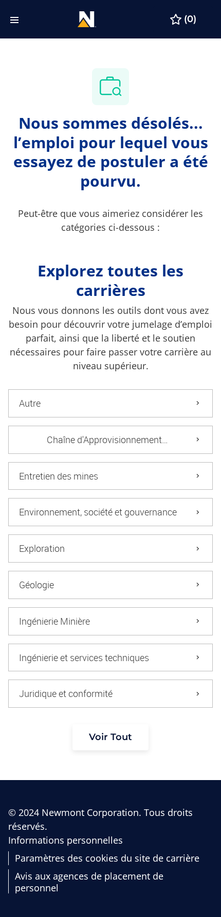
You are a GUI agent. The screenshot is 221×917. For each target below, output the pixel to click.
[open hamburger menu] (14, 19)
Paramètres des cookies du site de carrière (107, 858)
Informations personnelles (65, 840)
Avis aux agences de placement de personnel (89, 881)
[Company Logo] (87, 18)
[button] (110, 737)
